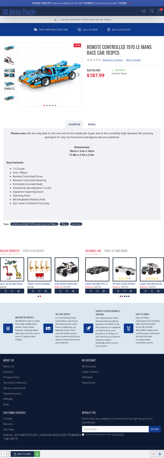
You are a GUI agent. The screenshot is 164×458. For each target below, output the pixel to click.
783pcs (64, 224)
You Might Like (93, 251)
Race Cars (76, 224)
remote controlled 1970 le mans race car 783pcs (34, 224)
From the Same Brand (116, 251)
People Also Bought (33, 251)
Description (74, 124)
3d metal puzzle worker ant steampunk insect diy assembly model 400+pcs (100, 283)
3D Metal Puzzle (19, 11)
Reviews (91, 124)
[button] (20, 75)
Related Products (10, 251)
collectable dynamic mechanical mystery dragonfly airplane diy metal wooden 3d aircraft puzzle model (66, 283)
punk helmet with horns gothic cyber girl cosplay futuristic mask (39, 283)
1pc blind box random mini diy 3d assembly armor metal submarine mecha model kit (127, 283)
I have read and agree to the (104, 434)
